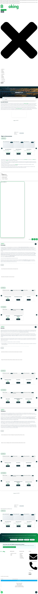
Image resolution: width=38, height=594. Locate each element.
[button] (36, 592)
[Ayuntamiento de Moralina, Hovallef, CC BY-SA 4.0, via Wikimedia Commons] (19, 355)
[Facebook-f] (2, 83)
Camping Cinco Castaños (8, 296)
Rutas (2, 75)
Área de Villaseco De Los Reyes (18, 296)
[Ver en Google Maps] (36, 244)
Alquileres (2, 76)
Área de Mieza (28, 296)
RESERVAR (8, 153)
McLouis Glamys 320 (18, 149)
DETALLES (18, 299)
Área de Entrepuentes (28, 379)
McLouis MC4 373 (29, 149)
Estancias (2, 77)
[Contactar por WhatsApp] (2, 592)
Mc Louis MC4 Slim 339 (8, 149)
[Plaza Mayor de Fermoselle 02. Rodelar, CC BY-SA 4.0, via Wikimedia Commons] (19, 280)
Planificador (2, 69)
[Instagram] (1, 83)
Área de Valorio (18, 379)
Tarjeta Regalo (3, 79)
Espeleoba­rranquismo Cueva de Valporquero (18, 316)
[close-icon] (19, 66)
